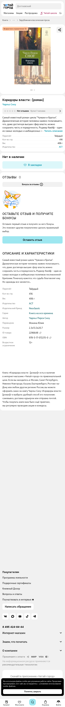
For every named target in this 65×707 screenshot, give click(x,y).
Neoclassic (34, 308)
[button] (32, 634)
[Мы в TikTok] (27, 616)
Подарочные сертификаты (16, 583)
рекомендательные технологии (19, 664)
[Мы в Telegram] (34, 616)
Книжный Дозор (11, 588)
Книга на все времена (41, 313)
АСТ (61, 147)
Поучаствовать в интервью (16, 599)
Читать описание (53, 130)
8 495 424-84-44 (13, 627)
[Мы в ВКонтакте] (5, 616)
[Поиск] (32, 702)
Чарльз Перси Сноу (39, 318)
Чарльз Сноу (9, 104)
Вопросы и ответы (12, 594)
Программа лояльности (15, 577)
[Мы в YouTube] (20, 616)
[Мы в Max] (13, 616)
